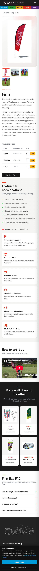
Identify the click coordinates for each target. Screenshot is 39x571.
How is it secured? (9, 498)
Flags (27, 7)
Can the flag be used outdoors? (15, 492)
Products (6, 13)
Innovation (4, 7)
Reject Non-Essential (19, 567)
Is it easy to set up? (10, 504)
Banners (19, 7)
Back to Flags (11, 175)
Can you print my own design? (14, 510)
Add (33, 154)
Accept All (19, 562)
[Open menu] (35, 3)
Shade (11, 7)
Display (35, 7)
